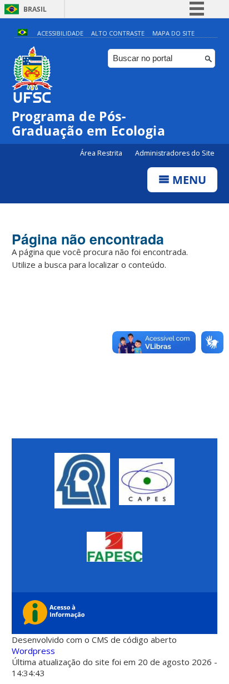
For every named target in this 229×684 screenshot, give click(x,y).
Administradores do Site (175, 153)
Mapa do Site (173, 33)
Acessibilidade (60, 33)
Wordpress (33, 650)
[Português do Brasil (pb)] (22, 33)
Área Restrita (102, 153)
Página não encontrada (88, 239)
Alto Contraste (118, 33)
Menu (188, 179)
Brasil (35, 9)
